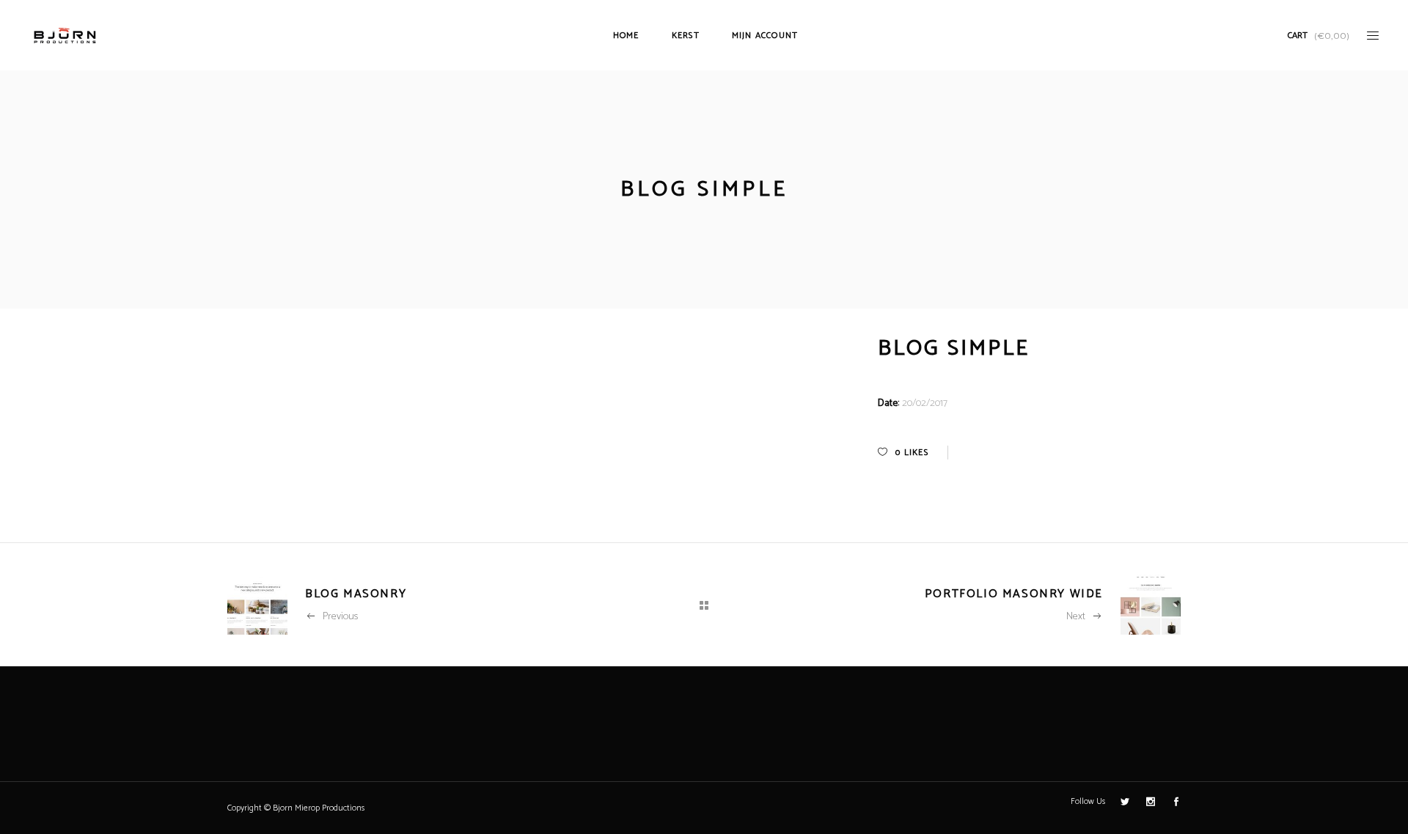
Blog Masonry (355, 594)
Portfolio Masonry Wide (1014, 594)
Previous (340, 616)
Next (1075, 616)
